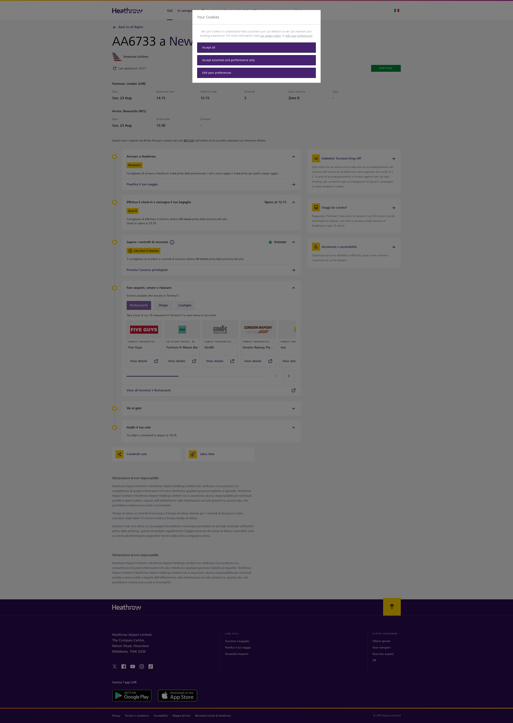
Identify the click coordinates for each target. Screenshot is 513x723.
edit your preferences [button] (298, 35)
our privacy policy (270, 35)
